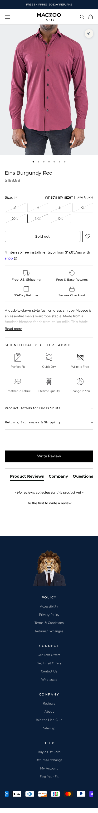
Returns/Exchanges (49, 631)
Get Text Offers (49, 655)
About (49, 711)
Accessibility (49, 606)
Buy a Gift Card (49, 752)
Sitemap (49, 728)
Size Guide (85, 197)
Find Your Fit (49, 776)
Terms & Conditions (49, 623)
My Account (49, 768)
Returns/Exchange (49, 760)
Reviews (49, 703)
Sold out (42, 236)
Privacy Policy (49, 614)
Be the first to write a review (49, 503)
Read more (13, 329)
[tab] (27, 477)
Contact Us (49, 671)
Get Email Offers (49, 663)
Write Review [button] (49, 456)
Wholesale (49, 679)
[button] (88, 236)
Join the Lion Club (49, 720)
